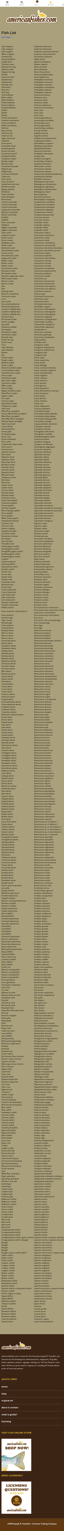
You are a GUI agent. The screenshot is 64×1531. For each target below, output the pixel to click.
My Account (50, 3)
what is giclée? (9, 1414)
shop (4, 1394)
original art (7, 1400)
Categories (7, 3)
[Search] (21, 3)
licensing (6, 1421)
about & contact (9, 1407)
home (4, 1386)
